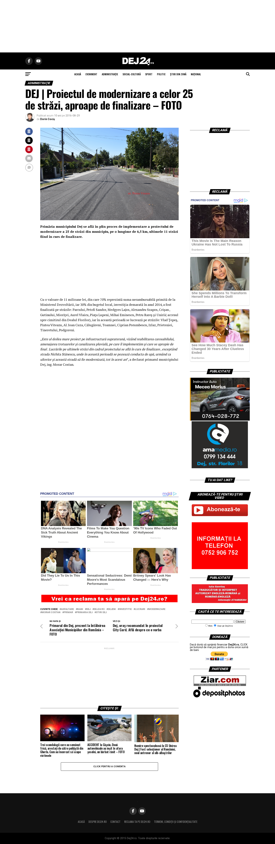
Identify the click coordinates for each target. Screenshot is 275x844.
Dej (88, 609)
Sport (148, 74)
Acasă (81, 822)
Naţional (196, 74)
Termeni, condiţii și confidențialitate (175, 822)
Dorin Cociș (47, 119)
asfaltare (67, 609)
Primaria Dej (84, 612)
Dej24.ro (99, 609)
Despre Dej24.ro (97, 822)
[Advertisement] (137, 26)
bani (80, 609)
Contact (115, 822)
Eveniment (91, 74)
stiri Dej (101, 612)
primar (68, 612)
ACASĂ (77, 74)
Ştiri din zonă (178, 74)
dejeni (112, 609)
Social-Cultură (132, 74)
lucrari (140, 609)
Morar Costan (51, 612)
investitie (125, 609)
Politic (161, 74)
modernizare (157, 609)
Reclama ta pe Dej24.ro (137, 822)
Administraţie (110, 74)
